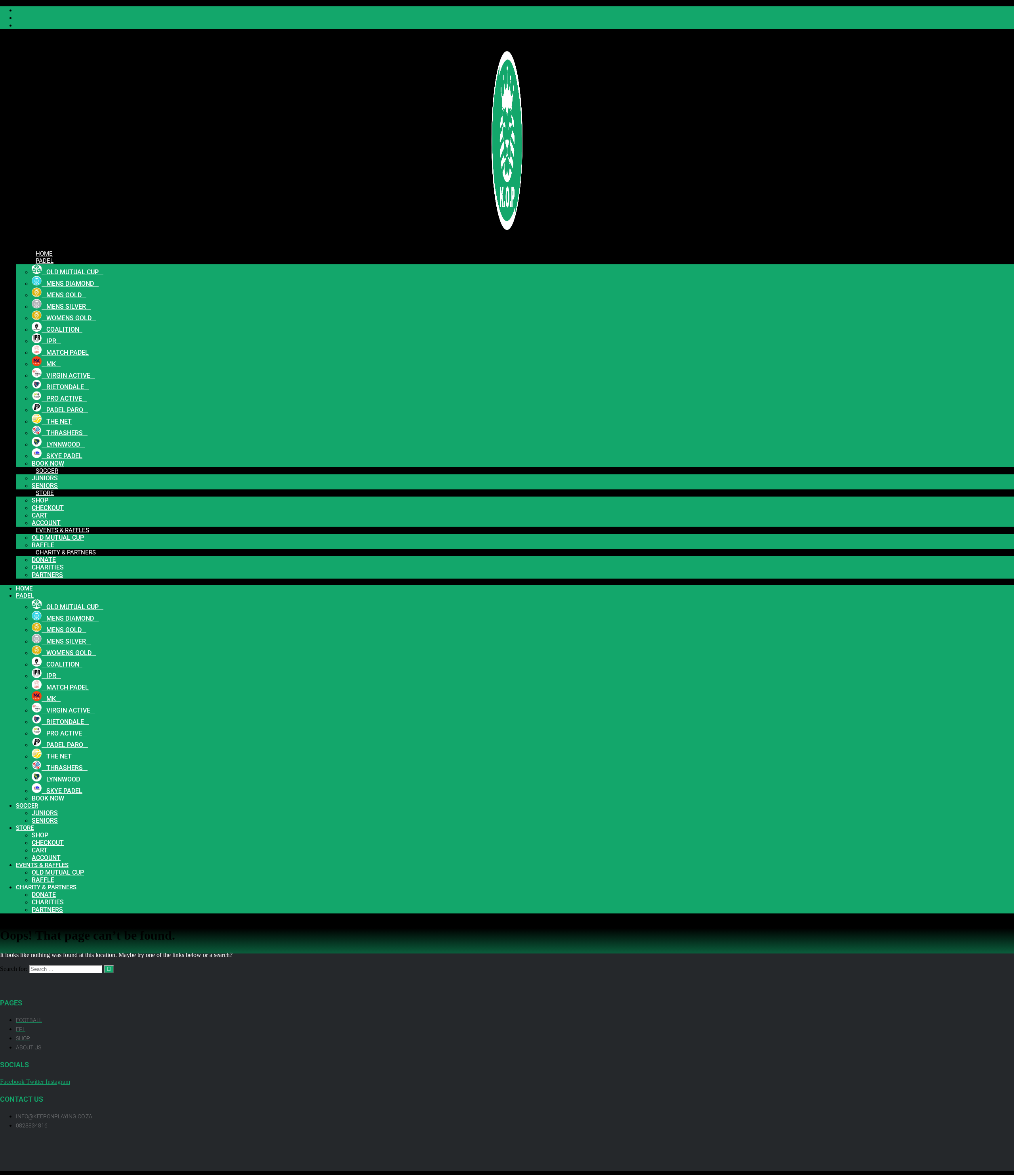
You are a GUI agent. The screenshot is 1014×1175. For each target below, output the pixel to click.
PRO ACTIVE (64, 398)
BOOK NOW (48, 798)
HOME (24, 588)
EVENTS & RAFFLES (62, 530)
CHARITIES (48, 567)
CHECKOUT (48, 508)
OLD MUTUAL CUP (72, 272)
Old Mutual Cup (58, 537)
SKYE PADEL (62, 456)
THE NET (57, 421)
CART (40, 515)
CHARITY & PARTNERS (66, 552)
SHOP (40, 500)
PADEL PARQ (65, 410)
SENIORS (45, 820)
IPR (51, 341)
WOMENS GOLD (69, 318)
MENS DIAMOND (70, 283)
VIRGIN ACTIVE (68, 375)
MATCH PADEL (65, 352)
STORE (45, 493)
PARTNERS (47, 575)
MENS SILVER (66, 306)
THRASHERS (65, 433)
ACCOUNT (46, 858)
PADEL (44, 260)
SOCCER (47, 470)
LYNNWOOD (63, 444)
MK (51, 364)
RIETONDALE (65, 387)
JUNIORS (45, 478)
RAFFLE (43, 880)
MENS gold (64, 295)
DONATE (44, 560)
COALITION (62, 329)
